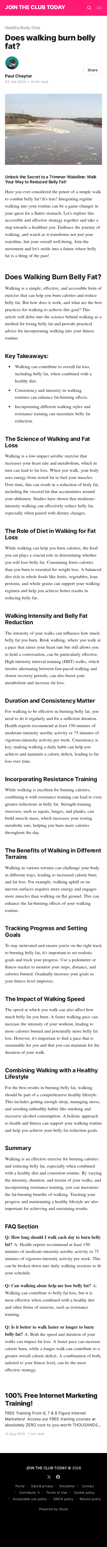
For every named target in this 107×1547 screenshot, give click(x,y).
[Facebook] (58, 1477)
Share (93, 70)
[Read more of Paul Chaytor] (12, 63)
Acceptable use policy (30, 1499)
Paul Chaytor (18, 76)
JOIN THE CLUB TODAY (35, 7)
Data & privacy (42, 1486)
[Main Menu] (99, 8)
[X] (49, 1477)
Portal (19, 1486)
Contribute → (29, 1492)
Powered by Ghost (53, 1509)
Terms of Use (56, 1492)
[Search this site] (89, 8)
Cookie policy (84, 1492)
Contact (88, 1486)
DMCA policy (63, 1499)
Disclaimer (67, 1486)
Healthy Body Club (22, 27)
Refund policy (90, 1499)
